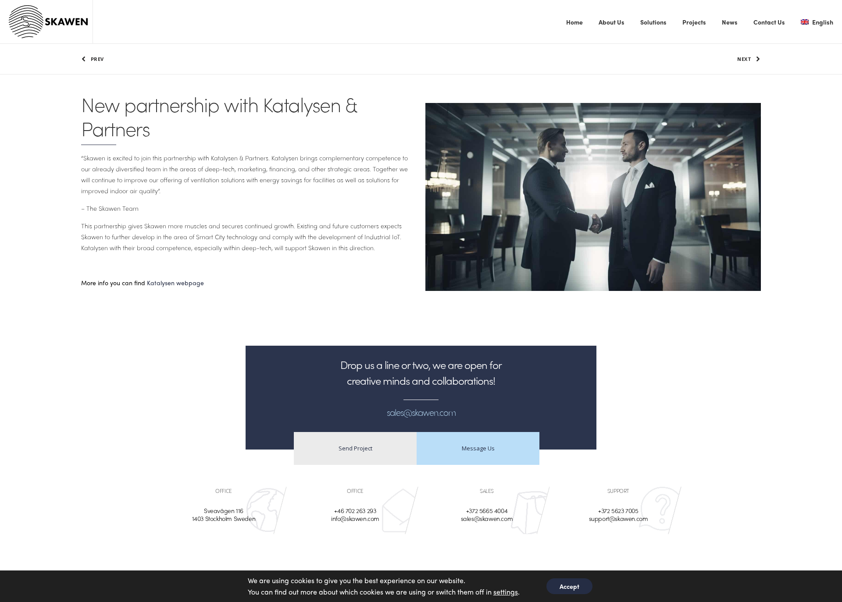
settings (505, 592)
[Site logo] (48, 22)
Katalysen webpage (176, 282)
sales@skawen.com (487, 518)
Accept (569, 586)
